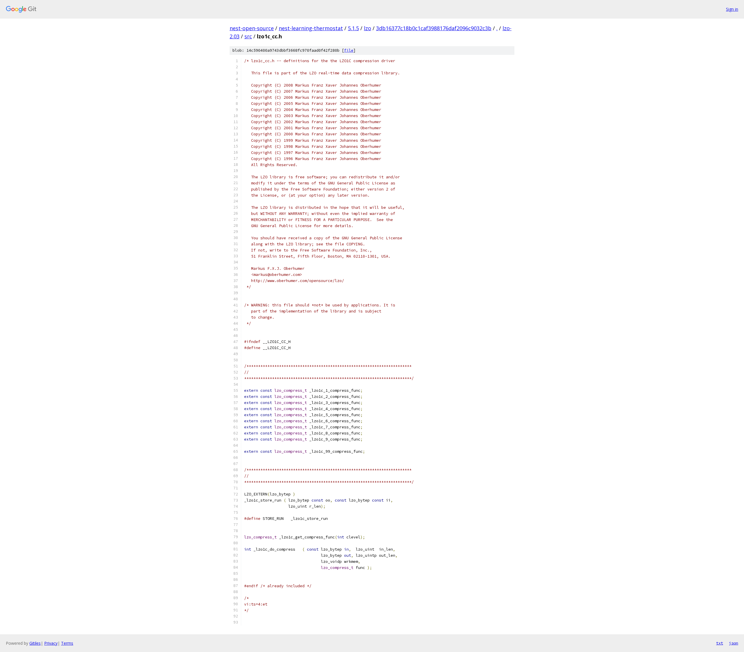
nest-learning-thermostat (311, 28)
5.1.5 (353, 28)
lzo (367, 28)
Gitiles (35, 643)
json (733, 643)
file (348, 50)
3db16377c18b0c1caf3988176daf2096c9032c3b (433, 28)
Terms (67, 643)
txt (719, 643)
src (248, 36)
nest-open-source (252, 28)
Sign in (732, 9)
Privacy (51, 643)
